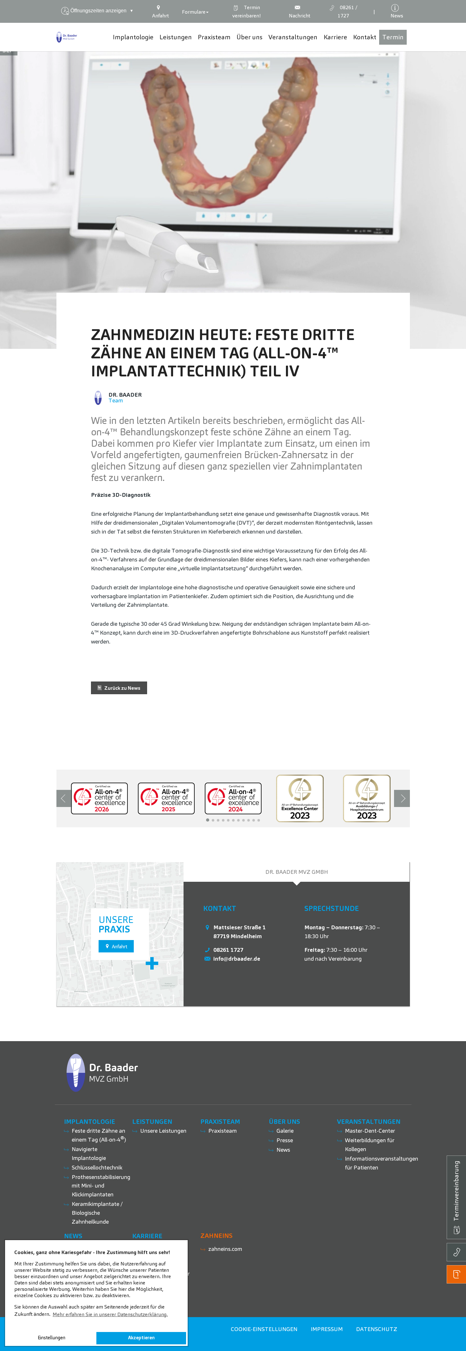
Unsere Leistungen (163, 1130)
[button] (207, 820)
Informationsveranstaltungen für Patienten (381, 1163)
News (283, 1149)
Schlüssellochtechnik (97, 1167)
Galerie (285, 1130)
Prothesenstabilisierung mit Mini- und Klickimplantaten (101, 1185)
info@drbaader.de (236, 958)
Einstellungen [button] (51, 1338)
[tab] (297, 872)
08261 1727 (228, 949)
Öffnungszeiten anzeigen (101, 10)
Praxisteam (222, 1130)
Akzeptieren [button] (141, 1338)
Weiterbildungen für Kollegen (369, 1145)
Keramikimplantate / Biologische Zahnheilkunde (97, 1212)
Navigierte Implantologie (89, 1153)
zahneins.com (225, 1248)
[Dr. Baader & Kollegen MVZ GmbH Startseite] (66, 37)
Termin (246, 11)
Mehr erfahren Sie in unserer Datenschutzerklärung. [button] (110, 1314)
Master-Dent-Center (370, 1130)
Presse (284, 1140)
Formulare (193, 12)
